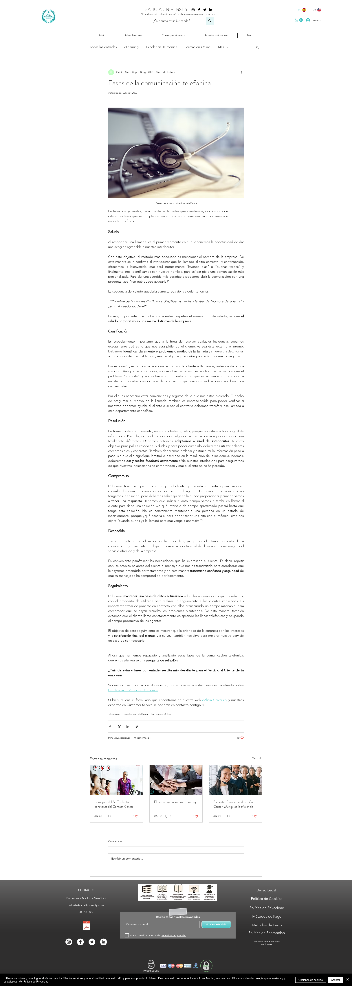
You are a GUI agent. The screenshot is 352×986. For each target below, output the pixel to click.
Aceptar (335, 980)
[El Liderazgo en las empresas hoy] (176, 780)
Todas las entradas (103, 47)
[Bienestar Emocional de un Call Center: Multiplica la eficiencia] (235, 780)
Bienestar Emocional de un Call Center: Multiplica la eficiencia (233, 804)
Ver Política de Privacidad (33, 981)
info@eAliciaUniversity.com (86, 905)
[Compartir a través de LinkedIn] (128, 726)
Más (221, 47)
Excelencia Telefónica (161, 47)
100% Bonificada (271, 941)
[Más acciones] (241, 72)
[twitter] (205, 10)
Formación (257, 941)
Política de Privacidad (267, 908)
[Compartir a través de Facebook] (110, 726)
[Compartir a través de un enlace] (137, 726)
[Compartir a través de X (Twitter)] (119, 726)
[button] (299, 20)
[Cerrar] (347, 979)
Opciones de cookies (310, 980)
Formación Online (197, 47)
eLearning (131, 47)
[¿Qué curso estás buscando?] (210, 21)
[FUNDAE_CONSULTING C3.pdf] (86, 926)
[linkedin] (211, 10)
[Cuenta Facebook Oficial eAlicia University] (199, 10)
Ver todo (257, 758)
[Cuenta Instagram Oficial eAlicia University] (193, 10)
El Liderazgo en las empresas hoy (175, 801)
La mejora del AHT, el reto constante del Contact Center (113, 804)
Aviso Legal (266, 890)
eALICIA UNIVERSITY (166, 9)
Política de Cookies (266, 898)
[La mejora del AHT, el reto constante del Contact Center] (116, 780)
